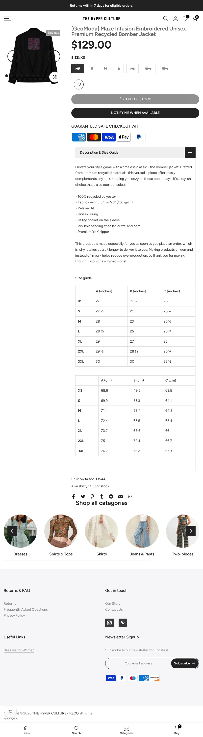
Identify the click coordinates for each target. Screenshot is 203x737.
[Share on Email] (120, 496)
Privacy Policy (14, 615)
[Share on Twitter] (83, 496)
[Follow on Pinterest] (123, 623)
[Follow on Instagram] (109, 623)
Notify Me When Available (135, 113)
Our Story (112, 603)
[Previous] (13, 56)
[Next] (54, 56)
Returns (10, 603)
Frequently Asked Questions (26, 609)
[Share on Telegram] (111, 496)
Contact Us (114, 609)
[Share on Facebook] (73, 496)
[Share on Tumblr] (102, 496)
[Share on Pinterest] (92, 496)
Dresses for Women (19, 650)
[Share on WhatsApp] (130, 496)
